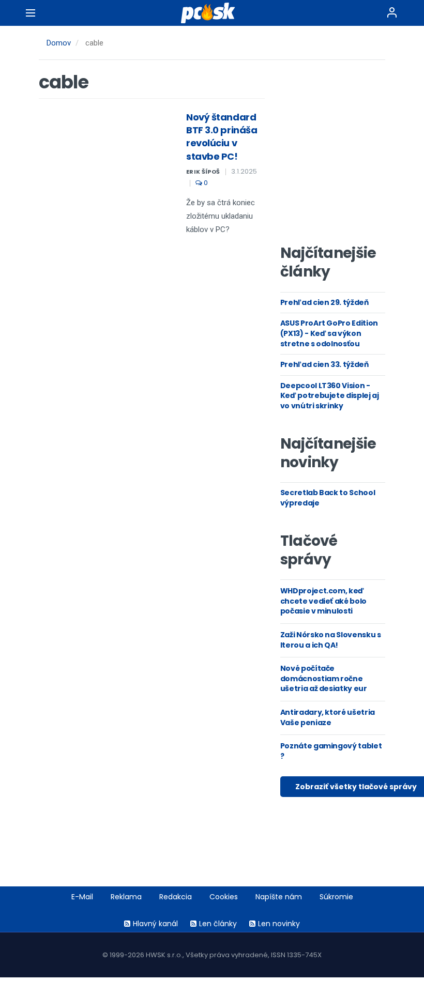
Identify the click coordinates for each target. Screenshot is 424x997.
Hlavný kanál (155, 923)
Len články (218, 923)
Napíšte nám (278, 897)
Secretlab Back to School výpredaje (327, 497)
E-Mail (82, 897)
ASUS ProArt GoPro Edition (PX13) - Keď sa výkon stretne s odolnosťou (329, 333)
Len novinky (279, 923)
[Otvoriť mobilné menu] (30, 13)
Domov (59, 43)
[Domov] (212, 13)
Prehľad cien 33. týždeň (324, 364)
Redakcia (175, 897)
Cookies (223, 897)
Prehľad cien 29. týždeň (324, 302)
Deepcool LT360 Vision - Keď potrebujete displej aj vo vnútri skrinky (329, 395)
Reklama (126, 897)
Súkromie (336, 897)
